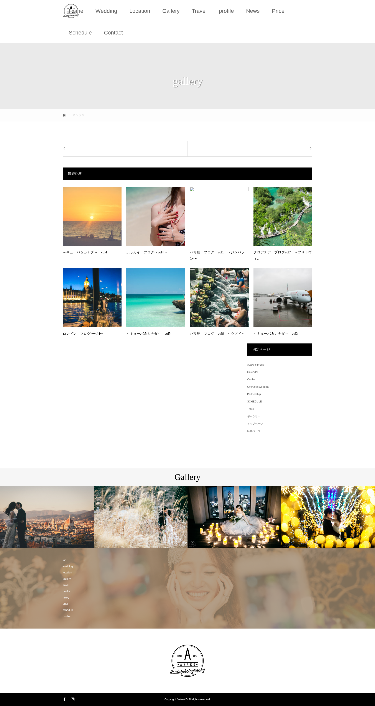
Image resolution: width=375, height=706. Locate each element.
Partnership (254, 394)
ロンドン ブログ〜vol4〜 (83, 333)
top (64, 560)
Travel (199, 11)
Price (278, 11)
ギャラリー (253, 416)
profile (226, 11)
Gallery (171, 11)
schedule (68, 610)
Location (139, 11)
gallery (67, 578)
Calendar (252, 372)
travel (66, 585)
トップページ (255, 423)
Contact (113, 33)
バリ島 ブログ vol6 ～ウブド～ (217, 333)
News (253, 11)
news (66, 597)
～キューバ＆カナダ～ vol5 (148, 333)
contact (67, 616)
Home (76, 11)
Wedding (106, 11)
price (66, 603)
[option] (47, 517)
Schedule (80, 33)
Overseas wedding (258, 386)
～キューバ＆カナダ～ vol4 (85, 252)
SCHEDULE (254, 401)
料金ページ (253, 431)
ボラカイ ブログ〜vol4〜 (146, 252)
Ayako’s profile (256, 364)
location (67, 572)
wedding (68, 566)
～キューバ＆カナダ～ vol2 (275, 333)
